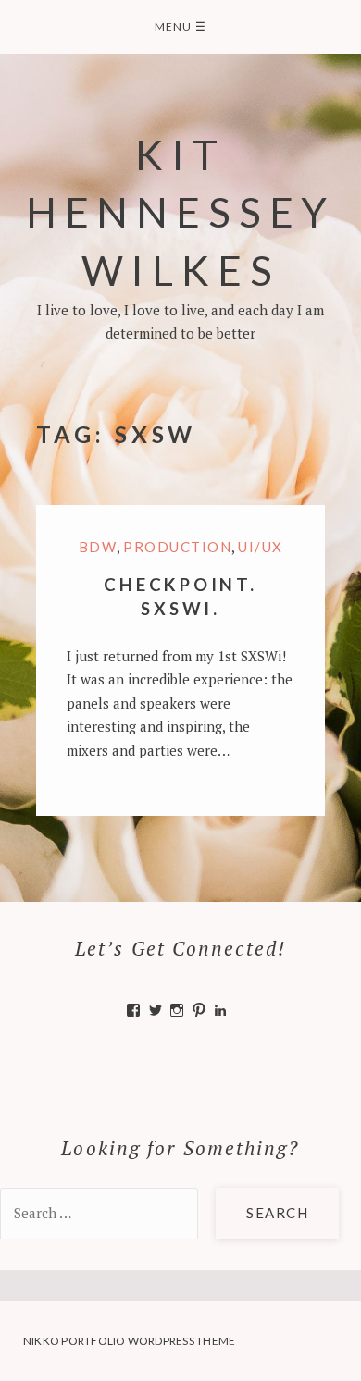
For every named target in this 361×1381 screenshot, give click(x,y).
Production (177, 546)
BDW (98, 546)
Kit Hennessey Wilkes (180, 211)
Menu (180, 26)
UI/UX (260, 546)
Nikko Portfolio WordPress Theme (129, 1341)
